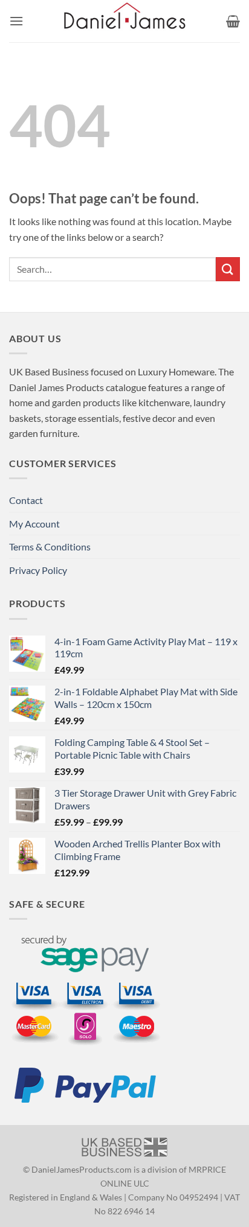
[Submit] (228, 269)
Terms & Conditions (50, 546)
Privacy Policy (38, 570)
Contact (26, 500)
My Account (34, 523)
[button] (16, 21)
